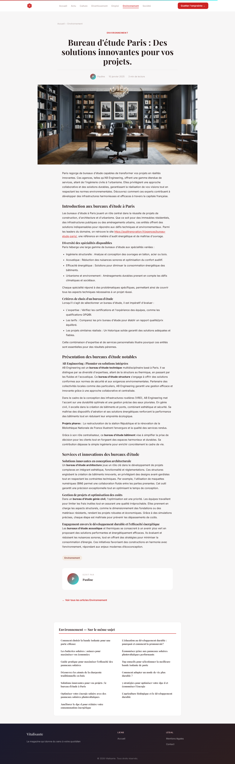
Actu (73, 5)
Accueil (63, 5)
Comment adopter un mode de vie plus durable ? (143, 674)
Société (147, 5)
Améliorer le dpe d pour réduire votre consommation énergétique (82, 706)
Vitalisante (35, 734)
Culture (83, 5)
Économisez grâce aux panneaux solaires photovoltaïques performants (145, 652)
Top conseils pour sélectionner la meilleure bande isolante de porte (146, 663)
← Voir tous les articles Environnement (84, 600)
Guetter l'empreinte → (193, 5)
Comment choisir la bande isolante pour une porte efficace (85, 642)
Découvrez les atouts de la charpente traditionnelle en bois (81, 674)
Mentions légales (175, 738)
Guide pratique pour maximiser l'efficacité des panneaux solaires (87, 663)
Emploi (115, 5)
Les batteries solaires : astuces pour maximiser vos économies (81, 652)
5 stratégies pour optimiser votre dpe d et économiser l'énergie (145, 684)
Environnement (131, 5)
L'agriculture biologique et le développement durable (147, 695)
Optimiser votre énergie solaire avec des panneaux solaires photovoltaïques (83, 695)
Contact (170, 744)
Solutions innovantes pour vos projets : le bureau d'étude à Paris (83, 684)
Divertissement (99, 5)
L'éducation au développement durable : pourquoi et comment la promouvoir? (144, 642)
